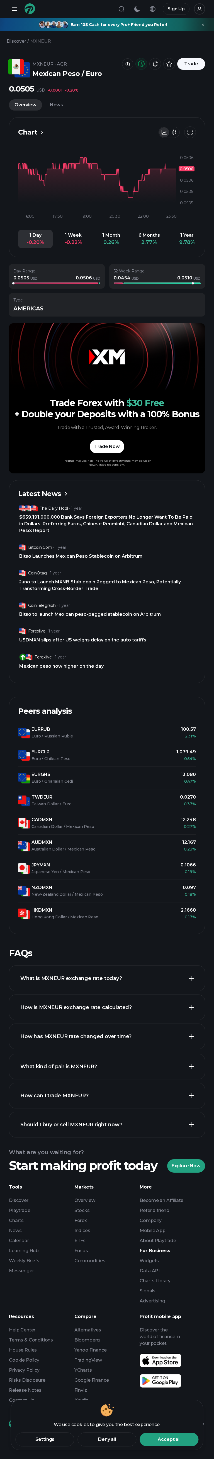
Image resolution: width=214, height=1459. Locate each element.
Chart (27, 132)
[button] (35, 239)
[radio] (164, 132)
